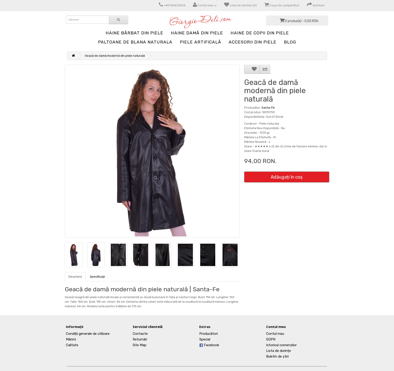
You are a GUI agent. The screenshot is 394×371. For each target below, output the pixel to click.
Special (204, 339)
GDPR (270, 339)
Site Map (139, 345)
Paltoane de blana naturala (135, 42)
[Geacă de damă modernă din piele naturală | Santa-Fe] (152, 151)
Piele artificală (200, 42)
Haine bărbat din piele (134, 33)
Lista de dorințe (278, 351)
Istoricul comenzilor (281, 345)
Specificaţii (97, 276)
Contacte (140, 334)
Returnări (140, 339)
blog (290, 42)
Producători (208, 334)
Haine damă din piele (197, 33)
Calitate (72, 345)
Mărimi (71, 339)
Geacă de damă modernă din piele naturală (115, 55)
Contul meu (275, 334)
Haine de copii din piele (260, 33)
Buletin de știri (277, 356)
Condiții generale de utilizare (88, 334)
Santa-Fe (268, 107)
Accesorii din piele (252, 42)
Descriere (75, 276)
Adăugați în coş (287, 177)
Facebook (211, 345)
